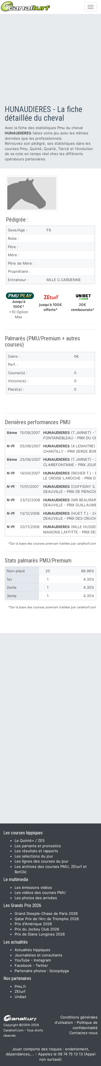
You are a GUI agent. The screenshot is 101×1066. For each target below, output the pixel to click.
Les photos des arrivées (36, 898)
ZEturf (20, 991)
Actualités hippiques (32, 950)
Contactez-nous (83, 1033)
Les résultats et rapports (36, 851)
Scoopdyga (59, 970)
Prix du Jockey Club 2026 (37, 929)
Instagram (42, 960)
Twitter (42, 965)
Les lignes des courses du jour (41, 861)
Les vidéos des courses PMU (40, 892)
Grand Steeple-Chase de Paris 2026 (46, 913)
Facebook (23, 965)
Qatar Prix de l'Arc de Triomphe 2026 (47, 919)
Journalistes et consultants (38, 955)
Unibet (20, 996)
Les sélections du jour (34, 856)
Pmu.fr (20, 986)
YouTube (22, 960)
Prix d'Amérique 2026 (33, 924)
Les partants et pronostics (38, 846)
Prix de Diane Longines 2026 (40, 934)
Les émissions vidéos (33, 887)
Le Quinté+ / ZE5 (30, 840)
